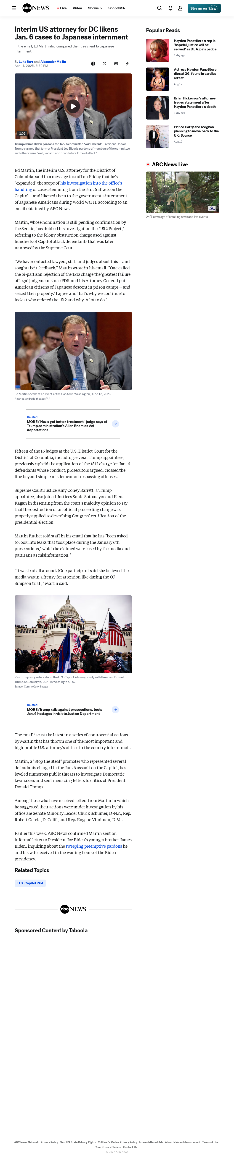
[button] (14, 8)
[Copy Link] (127, 63)
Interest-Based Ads (151, 1142)
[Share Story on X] (104, 63)
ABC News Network (26, 1142)
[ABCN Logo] (35, 8)
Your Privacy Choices (108, 1147)
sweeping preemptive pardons (94, 846)
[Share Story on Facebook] (93, 63)
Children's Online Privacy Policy (117, 1142)
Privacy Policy (49, 1142)
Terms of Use (210, 1142)
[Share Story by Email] (116, 63)
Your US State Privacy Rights (78, 1142)
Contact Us (130, 1147)
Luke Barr (26, 61)
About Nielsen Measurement (182, 1142)
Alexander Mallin (53, 61)
